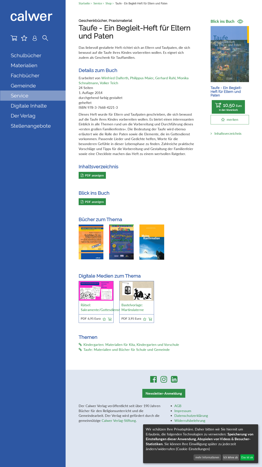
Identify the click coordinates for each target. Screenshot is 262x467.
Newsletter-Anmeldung (164, 393)
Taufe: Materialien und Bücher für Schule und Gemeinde (126, 349)
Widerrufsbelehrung (189, 420)
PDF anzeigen (94, 175)
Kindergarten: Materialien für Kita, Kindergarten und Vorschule (131, 344)
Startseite (84, 3)
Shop (108, 3)
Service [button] (19, 95)
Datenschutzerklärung (191, 415)
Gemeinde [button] (23, 85)
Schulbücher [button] (26, 55)
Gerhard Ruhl (165, 78)
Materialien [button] (24, 65)
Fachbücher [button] (25, 75)
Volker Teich (109, 83)
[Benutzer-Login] (34, 39)
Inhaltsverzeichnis (227, 133)
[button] (104, 318)
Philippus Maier (141, 78)
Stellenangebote (31, 126)
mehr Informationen (207, 457)
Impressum (182, 411)
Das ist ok (247, 457)
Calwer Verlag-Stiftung (119, 420)
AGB (177, 406)
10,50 (230, 106)
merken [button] (232, 119)
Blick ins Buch (223, 21)
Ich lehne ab (230, 457)
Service (97, 3)
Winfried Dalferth (114, 78)
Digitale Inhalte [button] (29, 106)
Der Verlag (23, 116)
